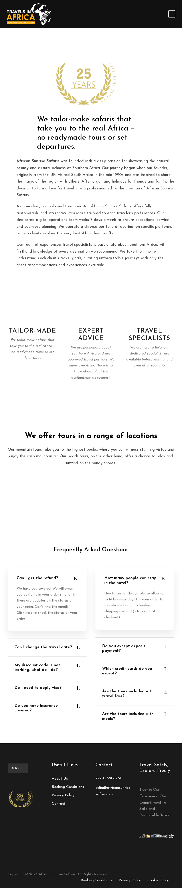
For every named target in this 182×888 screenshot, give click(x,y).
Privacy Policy (63, 795)
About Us (60, 779)
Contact (58, 804)
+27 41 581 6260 (108, 778)
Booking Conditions (68, 787)
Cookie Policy (158, 880)
